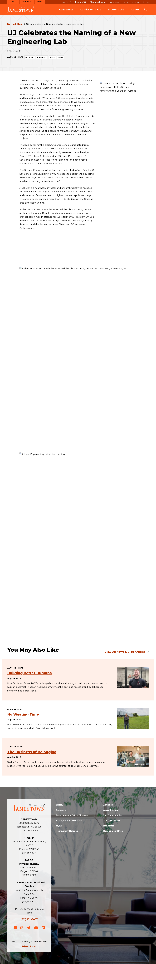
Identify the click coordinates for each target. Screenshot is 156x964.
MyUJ (59, 826)
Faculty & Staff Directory (69, 820)
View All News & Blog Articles (125, 651)
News (125, 2)
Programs (61, 810)
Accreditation (110, 810)
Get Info (26, 2)
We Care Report (111, 820)
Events (135, 2)
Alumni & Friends (98, 2)
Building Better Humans (29, 673)
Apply (13, 2)
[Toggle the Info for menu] (66, 3)
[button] (145, 9)
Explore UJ (80, 2)
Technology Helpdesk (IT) (69, 831)
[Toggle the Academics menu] (66, 12)
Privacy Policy (29, 946)
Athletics (114, 2)
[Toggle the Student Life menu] (116, 12)
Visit (39, 2)
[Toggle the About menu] (134, 12)
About (135, 9)
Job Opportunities (112, 815)
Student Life (116, 9)
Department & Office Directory (72, 815)
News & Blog (14, 24)
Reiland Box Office (113, 831)
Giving (146, 2)
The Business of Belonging (32, 752)
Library (59, 805)
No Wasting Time (23, 714)
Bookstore (108, 826)
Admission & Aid (90, 9)
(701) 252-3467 (29, 919)
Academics (66, 9)
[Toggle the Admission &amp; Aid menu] (90, 12)
